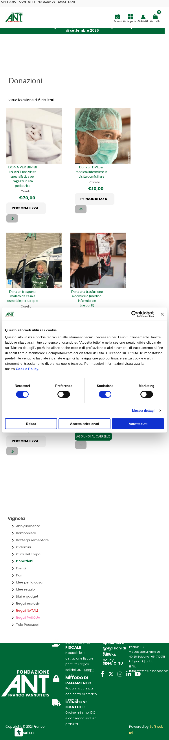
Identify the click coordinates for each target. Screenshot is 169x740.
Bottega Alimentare (32, 540)
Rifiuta (31, 423)
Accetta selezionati (84, 423)
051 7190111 (158, 656)
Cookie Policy (27, 368)
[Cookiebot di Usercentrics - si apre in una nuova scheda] (134, 314)
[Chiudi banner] (162, 314)
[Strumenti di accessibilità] (19, 732)
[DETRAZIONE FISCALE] (56, 643)
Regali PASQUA (28, 617)
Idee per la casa (29, 582)
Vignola (16, 518)
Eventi (21, 568)
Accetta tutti (138, 423)
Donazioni (24, 561)
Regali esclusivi (28, 603)
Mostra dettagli (144, 410)
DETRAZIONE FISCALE (77, 644)
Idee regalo (25, 589)
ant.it (149, 661)
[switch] (63, 394)
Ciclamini (23, 547)
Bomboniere (26, 533)
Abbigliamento (28, 526)
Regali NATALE (27, 610)
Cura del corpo (28, 554)
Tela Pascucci (27, 624)
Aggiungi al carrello (93, 436)
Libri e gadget (27, 596)
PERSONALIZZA (25, 208)
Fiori (19, 575)
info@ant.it (136, 661)
